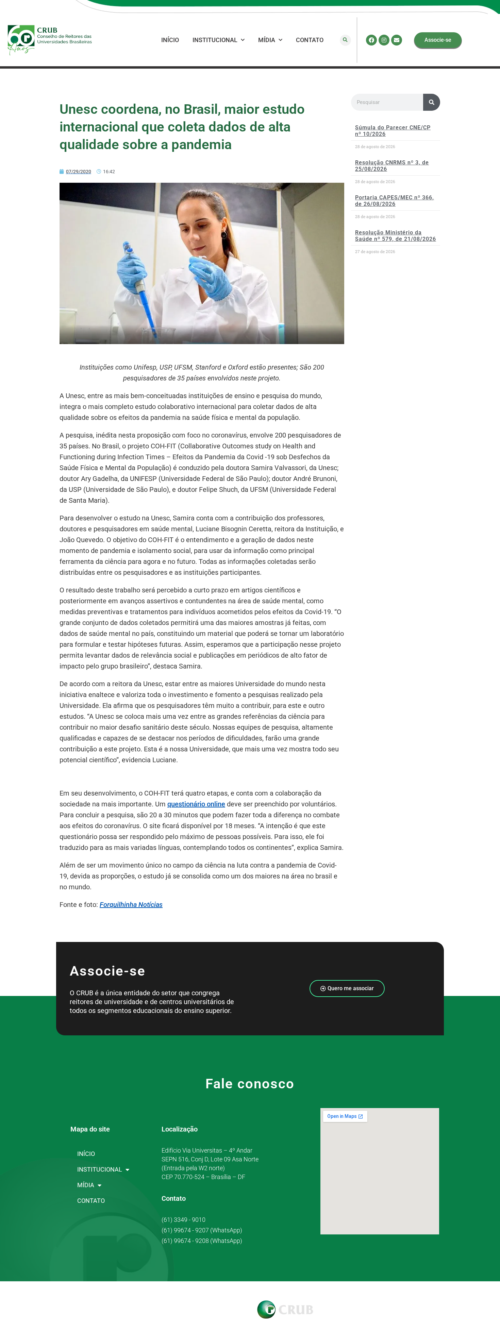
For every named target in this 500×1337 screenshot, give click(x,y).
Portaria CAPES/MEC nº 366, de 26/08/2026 (394, 200)
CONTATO (309, 39)
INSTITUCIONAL (215, 39)
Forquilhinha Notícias (131, 905)
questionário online (196, 804)
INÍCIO (170, 39)
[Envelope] (396, 40)
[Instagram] (384, 40)
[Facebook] (371, 40)
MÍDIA (266, 39)
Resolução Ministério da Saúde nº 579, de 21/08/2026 (395, 235)
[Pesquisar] (431, 102)
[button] (345, 40)
